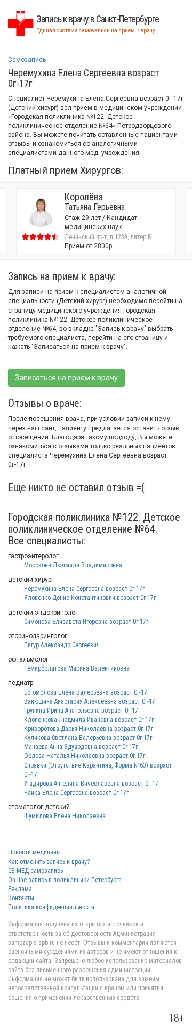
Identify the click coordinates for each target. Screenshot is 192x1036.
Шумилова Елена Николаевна (65, 816)
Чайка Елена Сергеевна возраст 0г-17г (76, 792)
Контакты (21, 898)
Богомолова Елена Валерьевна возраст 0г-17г (86, 692)
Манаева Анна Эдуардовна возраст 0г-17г (81, 747)
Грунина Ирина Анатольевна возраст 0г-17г (82, 710)
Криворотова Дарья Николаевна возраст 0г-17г (88, 728)
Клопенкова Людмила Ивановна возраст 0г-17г (89, 719)
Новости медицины (34, 852)
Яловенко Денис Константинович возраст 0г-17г (90, 597)
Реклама (20, 889)
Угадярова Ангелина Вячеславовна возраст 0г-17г (92, 783)
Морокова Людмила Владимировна (73, 565)
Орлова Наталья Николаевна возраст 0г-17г (84, 756)
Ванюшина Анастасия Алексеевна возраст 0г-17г (90, 701)
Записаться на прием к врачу (66, 377)
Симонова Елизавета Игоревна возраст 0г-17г (86, 621)
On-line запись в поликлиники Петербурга (65, 880)
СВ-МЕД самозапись (35, 871)
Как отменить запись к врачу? (49, 862)
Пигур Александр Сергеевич (62, 645)
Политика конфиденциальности (51, 907)
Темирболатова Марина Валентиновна (77, 668)
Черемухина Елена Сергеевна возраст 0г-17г (84, 588)
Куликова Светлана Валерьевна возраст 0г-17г (88, 737)
